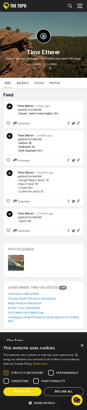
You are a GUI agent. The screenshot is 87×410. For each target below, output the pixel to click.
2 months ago (44, 172)
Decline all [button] (64, 391)
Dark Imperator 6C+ (31, 150)
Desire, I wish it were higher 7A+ (38, 113)
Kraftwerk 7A (27, 146)
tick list (37, 109)
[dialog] (43, 375)
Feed (8, 83)
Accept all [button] (22, 391)
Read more (40, 364)
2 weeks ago (44, 135)
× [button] (82, 345)
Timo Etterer (25, 106)
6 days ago (43, 106)
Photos (55, 83)
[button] (43, 403)
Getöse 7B (25, 143)
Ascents (22, 83)
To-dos (39, 83)
